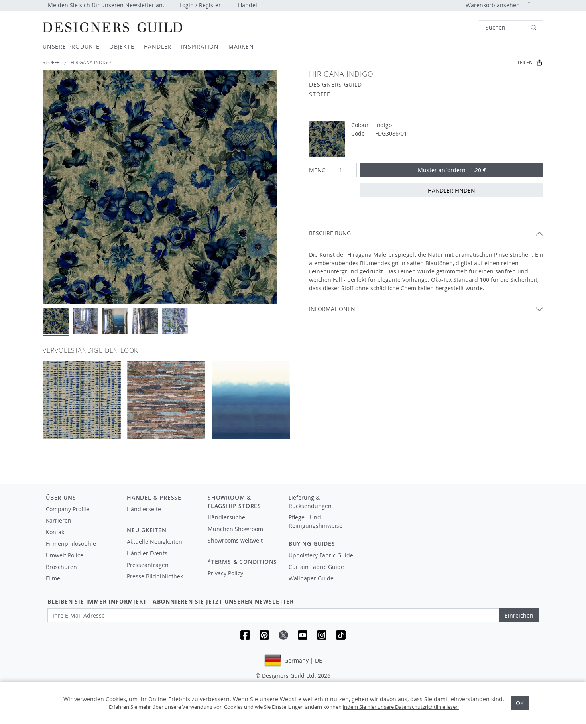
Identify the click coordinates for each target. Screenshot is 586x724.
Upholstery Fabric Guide (321, 555)
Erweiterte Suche (460, 27)
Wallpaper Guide (311, 578)
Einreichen (519, 615)
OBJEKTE (121, 46)
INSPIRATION (200, 46)
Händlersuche (226, 517)
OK (520, 703)
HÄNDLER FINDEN (451, 190)
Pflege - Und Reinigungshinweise (315, 521)
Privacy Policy (225, 573)
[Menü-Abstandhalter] (162, 516)
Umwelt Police (64, 555)
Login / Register (200, 5)
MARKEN (241, 46)
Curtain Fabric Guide (316, 567)
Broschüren (61, 567)
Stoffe (51, 62)
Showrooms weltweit (235, 540)
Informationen (332, 309)
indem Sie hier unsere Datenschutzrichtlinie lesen (401, 706)
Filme (53, 578)
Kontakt (56, 532)
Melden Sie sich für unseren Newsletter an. (106, 5)
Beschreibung (330, 233)
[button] (511, 27)
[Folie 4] (145, 320)
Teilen (525, 62)
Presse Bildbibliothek (155, 576)
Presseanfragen (148, 565)
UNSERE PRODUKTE (71, 46)
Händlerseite (144, 509)
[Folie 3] (115, 320)
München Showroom (235, 529)
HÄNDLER (158, 46)
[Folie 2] (86, 320)
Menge (315, 170)
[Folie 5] (174, 320)
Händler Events (147, 553)
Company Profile (67, 509)
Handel (247, 5)
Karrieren (58, 520)
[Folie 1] (56, 320)
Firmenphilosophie (71, 543)
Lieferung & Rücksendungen (310, 502)
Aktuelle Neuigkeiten (154, 541)
